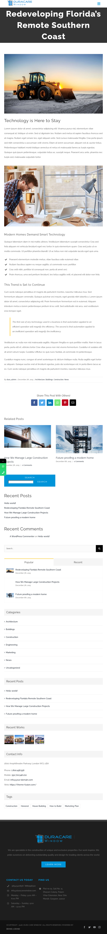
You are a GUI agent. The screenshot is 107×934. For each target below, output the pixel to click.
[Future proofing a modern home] (10, 595)
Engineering (11, 645)
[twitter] (89, 927)
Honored (25, 806)
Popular (28, 562)
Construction (59, 380)
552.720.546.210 (19, 775)
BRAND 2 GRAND (13, 929)
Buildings (49, 380)
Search (30, 477)
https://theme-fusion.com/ (23, 784)
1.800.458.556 (17, 770)
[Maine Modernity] (19, 740)
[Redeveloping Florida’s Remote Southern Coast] (10, 571)
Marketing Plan (72, 806)
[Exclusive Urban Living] (29, 740)
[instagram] (99, 927)
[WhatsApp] (3, 466)
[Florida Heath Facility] (9, 740)
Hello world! (10, 503)
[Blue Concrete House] (39, 740)
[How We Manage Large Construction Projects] (10, 583)
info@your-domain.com (21, 780)
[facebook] (84, 927)
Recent (78, 562)
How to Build (55, 806)
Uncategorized (13, 668)
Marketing (10, 652)
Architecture (40, 380)
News (66, 380)
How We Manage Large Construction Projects (26, 512)
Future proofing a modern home (75, 457)
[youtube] (94, 927)
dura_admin (11, 380)
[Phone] (3, 472)
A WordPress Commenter (22, 536)
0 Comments (27, 465)
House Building (39, 806)
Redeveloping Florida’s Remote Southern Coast (27, 508)
